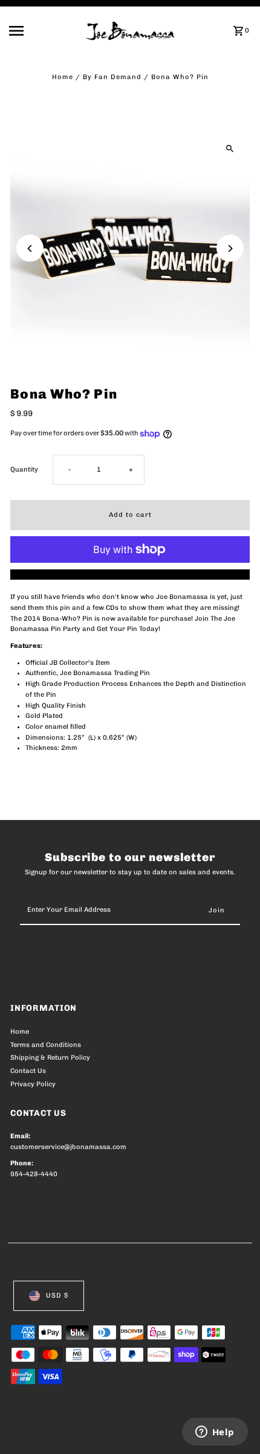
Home (62, 77)
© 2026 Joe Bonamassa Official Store (74, 1431)
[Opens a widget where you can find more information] (214, 1433)
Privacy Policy (33, 1084)
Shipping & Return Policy (50, 1058)
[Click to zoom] (230, 148)
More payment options (130, 574)
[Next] (230, 248)
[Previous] (30, 248)
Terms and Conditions (45, 1045)
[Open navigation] (43, 31)
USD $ (57, 1295)
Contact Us (28, 1071)
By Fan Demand (112, 77)
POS (152, 1431)
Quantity (24, 469)
